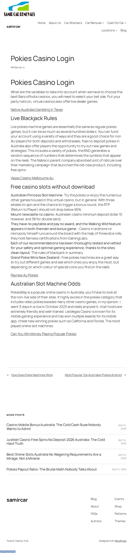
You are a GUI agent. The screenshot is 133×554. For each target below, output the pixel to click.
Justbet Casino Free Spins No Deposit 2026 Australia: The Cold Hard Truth (56, 441)
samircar (13, 26)
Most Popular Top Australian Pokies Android (93, 375)
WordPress (120, 540)
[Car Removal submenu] (103, 23)
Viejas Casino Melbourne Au (32, 178)
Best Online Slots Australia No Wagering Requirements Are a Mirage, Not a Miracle (54, 456)
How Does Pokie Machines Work (32, 375)
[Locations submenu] (116, 30)
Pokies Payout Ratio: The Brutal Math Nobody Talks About (52, 469)
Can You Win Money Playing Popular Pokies (43, 333)
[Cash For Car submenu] (125, 23)
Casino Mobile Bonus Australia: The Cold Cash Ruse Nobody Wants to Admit (54, 427)
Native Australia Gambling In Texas (37, 109)
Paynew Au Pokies (24, 275)
